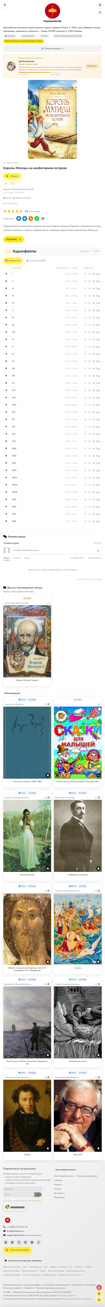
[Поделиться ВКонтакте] (18, 218)
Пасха (25, 1267)
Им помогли (59, 1193)
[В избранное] (6, 183)
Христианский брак (11, 1271)
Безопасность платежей (83, 1285)
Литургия (63, 1267)
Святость (78, 1267)
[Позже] (12, 183)
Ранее (27, 557)
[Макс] (18, 1242)
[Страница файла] (97, 274)
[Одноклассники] (38, 1242)
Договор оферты (33, 1285)
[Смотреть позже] (89, 274)
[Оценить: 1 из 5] (5, 211)
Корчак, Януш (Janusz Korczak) (18, 189)
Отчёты (57, 1189)
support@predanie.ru (24, 1235)
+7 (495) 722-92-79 (17, 1226)
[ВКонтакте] (5, 1242)
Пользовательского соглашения (76, 1299)
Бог (71, 1267)
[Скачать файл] (99, 274)
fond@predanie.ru (15, 1231)
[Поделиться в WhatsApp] (36, 218)
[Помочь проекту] (99, 1287)
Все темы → (78, 1275)
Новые (6, 557)
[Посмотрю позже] (47, 597)
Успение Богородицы (32, 1275)
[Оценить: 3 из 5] (13, 211)
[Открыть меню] (5, 5)
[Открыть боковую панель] (100, 5)
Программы (59, 1197)
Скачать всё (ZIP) (38, 260)
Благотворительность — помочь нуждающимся (75, 1176)
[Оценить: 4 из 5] (17, 211)
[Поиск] (100, 12)
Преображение (49, 1275)
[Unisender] (14, 1207)
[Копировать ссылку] (42, 218)
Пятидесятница (64, 1275)
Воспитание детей (29, 1271)
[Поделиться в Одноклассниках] (30, 218)
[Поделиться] (93, 274)
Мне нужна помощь (19, 1250)
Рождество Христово (12, 1267)
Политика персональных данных (50, 1288)
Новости (58, 1184)
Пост (46, 1267)
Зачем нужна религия (75, 1271)
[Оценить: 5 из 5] (21, 211)
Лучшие (17, 557)
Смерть (43, 1271)
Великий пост (35, 1267)
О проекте (28, 1288)
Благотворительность (66, 1169)
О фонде (58, 1180)
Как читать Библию (56, 1271)
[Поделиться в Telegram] (24, 218)
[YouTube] (32, 1242)
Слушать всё (14, 260)
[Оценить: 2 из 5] (9, 211)
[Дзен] (25, 1242)
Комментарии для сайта (89, 579)
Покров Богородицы (12, 1275)
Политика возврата (12, 1288)
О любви (88, 1267)
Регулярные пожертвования (57, 1285)
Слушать (14, 176)
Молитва (53, 1267)
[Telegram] (12, 1242)
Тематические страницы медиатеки (25, 1260)
